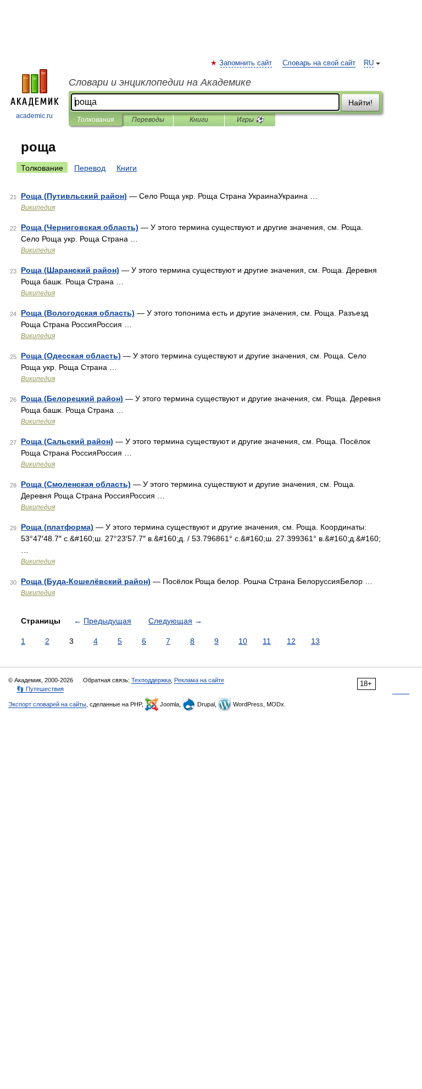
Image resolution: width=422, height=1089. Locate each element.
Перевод (90, 168)
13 (315, 641)
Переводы (148, 120)
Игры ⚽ (250, 120)
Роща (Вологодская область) (78, 312)
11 (267, 641)
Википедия (38, 207)
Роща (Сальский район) (67, 441)
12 (291, 641)
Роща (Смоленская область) (76, 484)
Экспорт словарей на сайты (47, 704)
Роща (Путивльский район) (74, 196)
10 (242, 641)
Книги (199, 120)
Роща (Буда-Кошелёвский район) (86, 581)
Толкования (95, 120)
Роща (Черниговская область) (79, 227)
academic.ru (34, 116)
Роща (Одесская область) (71, 355)
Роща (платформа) (57, 527)
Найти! (360, 102)
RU (369, 63)
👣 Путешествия (40, 689)
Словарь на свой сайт (319, 63)
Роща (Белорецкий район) (72, 398)
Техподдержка (151, 680)
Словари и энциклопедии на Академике (160, 82)
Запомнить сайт (246, 63)
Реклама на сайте (199, 680)
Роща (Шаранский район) (70, 270)
